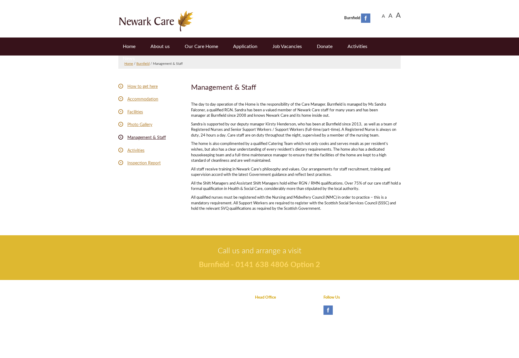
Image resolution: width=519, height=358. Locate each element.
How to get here (142, 87)
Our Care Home (201, 46)
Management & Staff (146, 138)
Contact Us (128, 317)
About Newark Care (204, 297)
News (129, 58)
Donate (324, 46)
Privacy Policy (130, 297)
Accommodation (142, 99)
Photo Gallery (139, 125)
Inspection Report (144, 163)
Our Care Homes (201, 307)
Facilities (135, 112)
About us (160, 46)
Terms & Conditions (135, 307)
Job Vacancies (287, 46)
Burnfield (143, 63)
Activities (357, 46)
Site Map (125, 327)
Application (245, 46)
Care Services (198, 317)
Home (129, 46)
